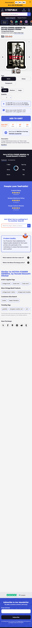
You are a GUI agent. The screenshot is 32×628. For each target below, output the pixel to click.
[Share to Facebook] (8, 325)
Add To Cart (16, 118)
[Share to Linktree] (12, 325)
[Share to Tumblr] (26, 325)
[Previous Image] (3, 57)
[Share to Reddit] (22, 325)
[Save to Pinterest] (17, 325)
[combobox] (14, 14)
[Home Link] (11, 10)
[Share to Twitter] (3, 325)
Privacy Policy (20, 621)
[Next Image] (29, 57)
